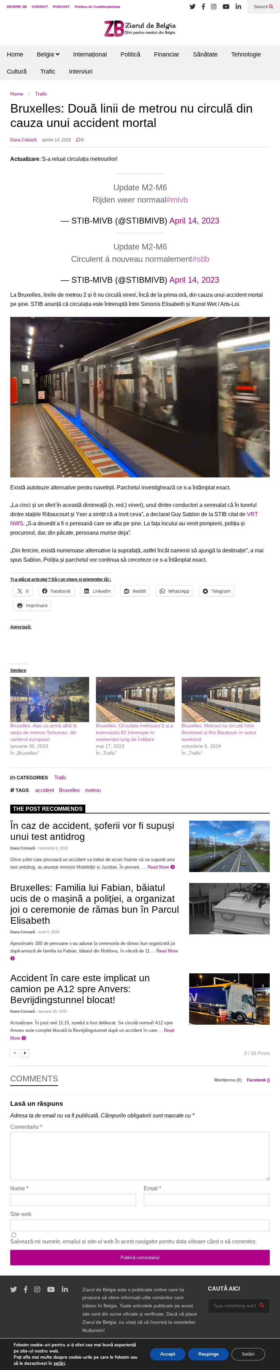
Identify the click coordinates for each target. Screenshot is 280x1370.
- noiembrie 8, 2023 (52, 848)
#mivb (177, 199)
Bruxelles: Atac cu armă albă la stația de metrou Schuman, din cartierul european (43, 732)
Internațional (90, 54)
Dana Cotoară (23, 140)
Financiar (166, 54)
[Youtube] (226, 7)
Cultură (17, 71)
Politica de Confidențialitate (98, 7)
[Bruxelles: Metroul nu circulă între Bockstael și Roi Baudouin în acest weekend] (221, 699)
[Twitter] (193, 7)
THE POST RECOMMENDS (48, 809)
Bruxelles (69, 790)
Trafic (47, 71)
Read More (159, 867)
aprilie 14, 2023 (56, 140)
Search (261, 6)
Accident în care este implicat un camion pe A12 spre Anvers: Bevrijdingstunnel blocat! (80, 989)
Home (15, 54)
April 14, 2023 (194, 220)
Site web (20, 1214)
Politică (130, 54)
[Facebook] (203, 7)
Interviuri (81, 71)
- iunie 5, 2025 (47, 932)
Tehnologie (246, 54)
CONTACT (40, 7)
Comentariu (26, 1127)
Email (152, 1188)
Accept (167, 1354)
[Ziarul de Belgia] (140, 30)
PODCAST (61, 7)
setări (59, 1363)
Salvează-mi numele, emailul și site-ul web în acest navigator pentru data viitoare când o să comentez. (133, 1241)
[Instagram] (213, 7)
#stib (200, 259)
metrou (93, 790)
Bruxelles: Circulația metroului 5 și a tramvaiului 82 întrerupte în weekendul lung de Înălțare (134, 732)
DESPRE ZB (17, 7)
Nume (19, 1188)
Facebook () (258, 1080)
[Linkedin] (238, 7)
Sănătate (205, 54)
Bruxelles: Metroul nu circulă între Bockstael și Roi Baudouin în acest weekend (219, 732)
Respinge (208, 1354)
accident (44, 790)
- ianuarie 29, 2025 (51, 1011)
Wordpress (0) (228, 1080)
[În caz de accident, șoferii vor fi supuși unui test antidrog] (229, 846)
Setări (248, 1354)
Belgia (46, 54)
